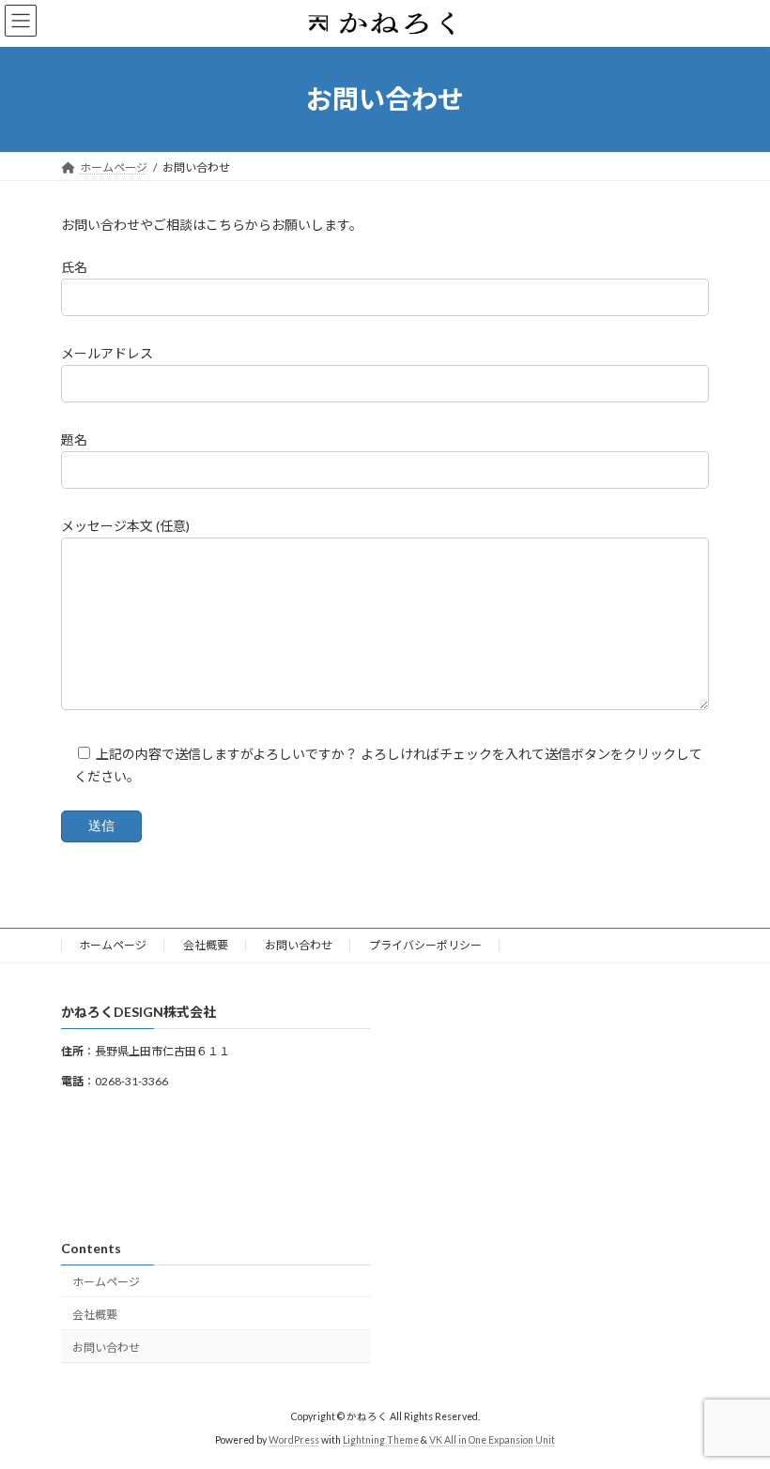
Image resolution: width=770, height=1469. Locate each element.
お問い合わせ (298, 945)
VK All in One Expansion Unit (492, 1440)
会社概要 (205, 945)
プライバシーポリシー (425, 945)
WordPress (294, 1440)
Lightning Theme (381, 1440)
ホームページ (112, 945)
